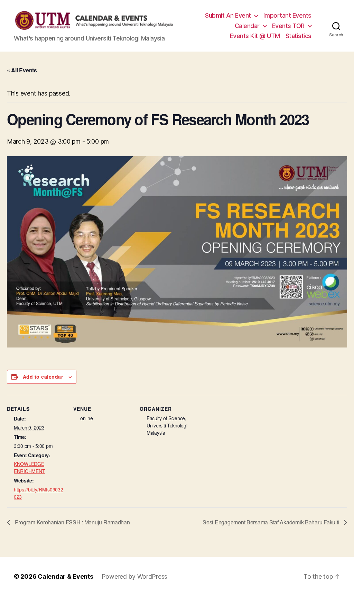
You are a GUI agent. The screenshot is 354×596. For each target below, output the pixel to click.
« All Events (22, 70)
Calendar (247, 25)
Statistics (298, 35)
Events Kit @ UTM (255, 35)
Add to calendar (43, 376)
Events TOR (288, 25)
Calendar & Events (65, 576)
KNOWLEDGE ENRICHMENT (29, 467)
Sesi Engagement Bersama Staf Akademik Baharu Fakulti (272, 522)
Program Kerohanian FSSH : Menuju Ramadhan (71, 522)
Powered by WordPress (135, 576)
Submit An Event (228, 15)
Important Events (287, 15)
